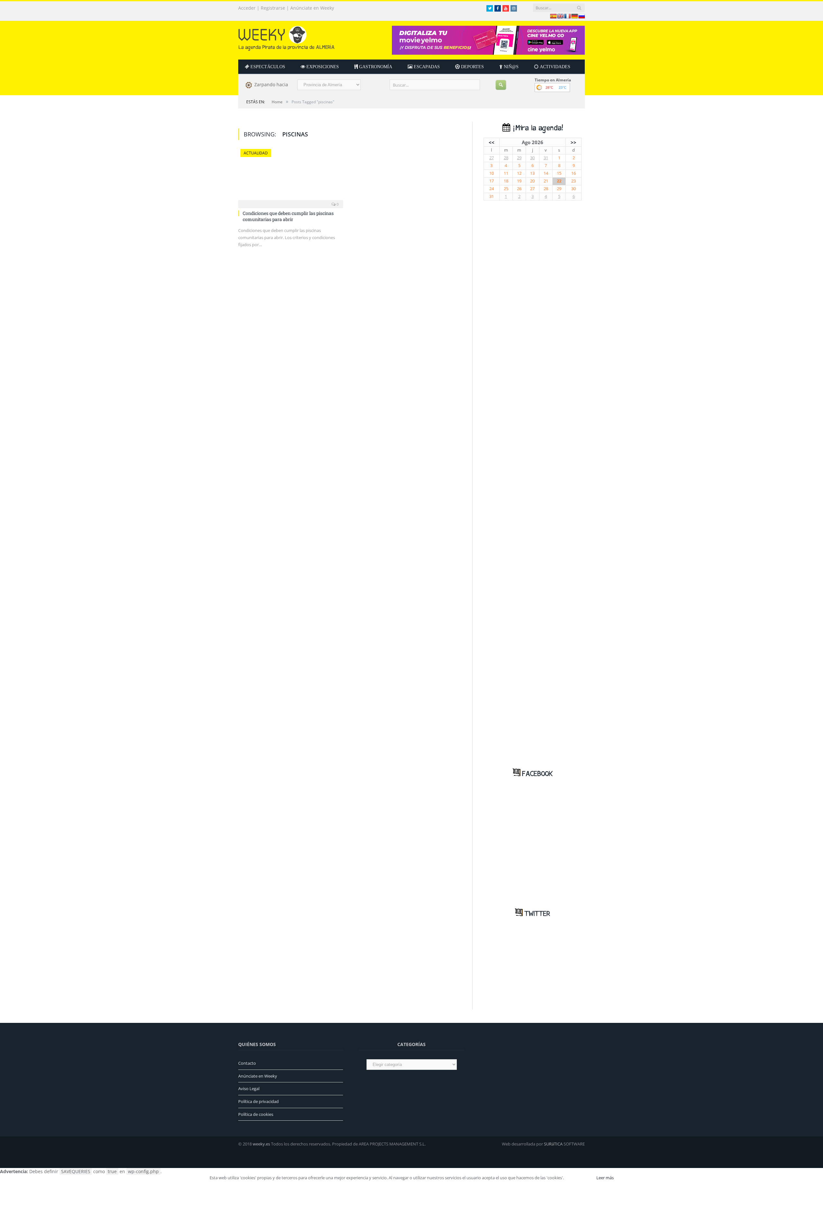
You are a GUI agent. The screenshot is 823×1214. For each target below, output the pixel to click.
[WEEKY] (286, 37)
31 (546, 158)
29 (519, 158)
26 (519, 188)
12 (519, 173)
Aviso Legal (248, 1088)
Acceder (247, 8)
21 (546, 181)
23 (573, 181)
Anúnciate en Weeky (312, 8)
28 (506, 158)
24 (491, 188)
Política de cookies (255, 1114)
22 (559, 181)
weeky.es (261, 1144)
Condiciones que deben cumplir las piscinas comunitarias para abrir (288, 216)
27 (491, 158)
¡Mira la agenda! (536, 128)
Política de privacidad (258, 1101)
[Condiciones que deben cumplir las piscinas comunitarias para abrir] (290, 176)
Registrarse (273, 8)
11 (506, 173)
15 (559, 173)
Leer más (605, 1178)
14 (546, 173)
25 (506, 188)
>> (573, 142)
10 (491, 173)
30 (532, 158)
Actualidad (256, 153)
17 (491, 181)
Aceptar (579, 1178)
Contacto (247, 1063)
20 (532, 181)
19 (519, 181)
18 (506, 181)
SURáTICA (553, 1144)
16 (573, 173)
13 (532, 173)
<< (491, 142)
